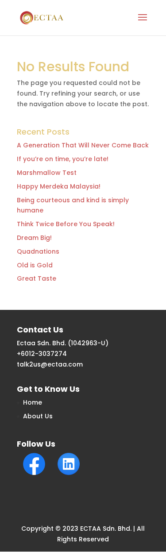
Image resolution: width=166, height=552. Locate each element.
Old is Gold (35, 265)
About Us (38, 416)
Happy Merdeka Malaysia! (58, 186)
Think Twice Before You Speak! (66, 224)
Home (32, 402)
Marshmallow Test (47, 172)
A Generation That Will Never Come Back (83, 145)
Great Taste (36, 278)
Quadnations (38, 251)
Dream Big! (34, 237)
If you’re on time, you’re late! (62, 158)
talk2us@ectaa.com (50, 364)
